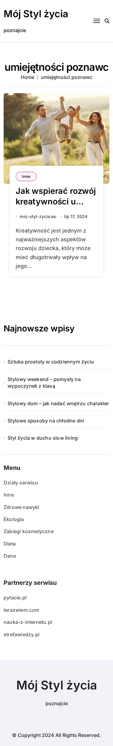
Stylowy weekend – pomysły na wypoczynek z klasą (44, 382)
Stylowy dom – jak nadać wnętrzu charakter (58, 403)
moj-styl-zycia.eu (38, 216)
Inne (26, 176)
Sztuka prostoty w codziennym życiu (51, 362)
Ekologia (14, 519)
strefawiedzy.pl (21, 634)
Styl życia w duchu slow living (43, 438)
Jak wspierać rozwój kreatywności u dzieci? (56, 201)
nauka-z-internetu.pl (28, 622)
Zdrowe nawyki (21, 507)
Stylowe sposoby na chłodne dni (46, 421)
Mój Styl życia (36, 14)
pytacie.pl (15, 598)
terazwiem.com (21, 610)
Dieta (10, 544)
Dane (10, 556)
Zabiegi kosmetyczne (29, 531)
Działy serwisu (21, 483)
